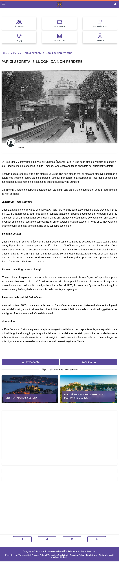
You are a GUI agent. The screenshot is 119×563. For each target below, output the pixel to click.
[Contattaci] (72, 539)
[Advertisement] (59, 435)
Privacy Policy (38, 555)
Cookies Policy (77, 555)
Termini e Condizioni (57, 555)
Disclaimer (91, 555)
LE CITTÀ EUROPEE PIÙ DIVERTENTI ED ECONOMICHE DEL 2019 (84, 396)
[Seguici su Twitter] (47, 539)
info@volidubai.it (59, 557)
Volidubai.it (24, 555)
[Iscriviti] (96, 539)
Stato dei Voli (106, 555)
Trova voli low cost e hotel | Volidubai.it (56, 551)
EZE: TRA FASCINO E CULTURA (21, 397)
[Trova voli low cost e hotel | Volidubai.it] (59, 4)
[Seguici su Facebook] (22, 539)
